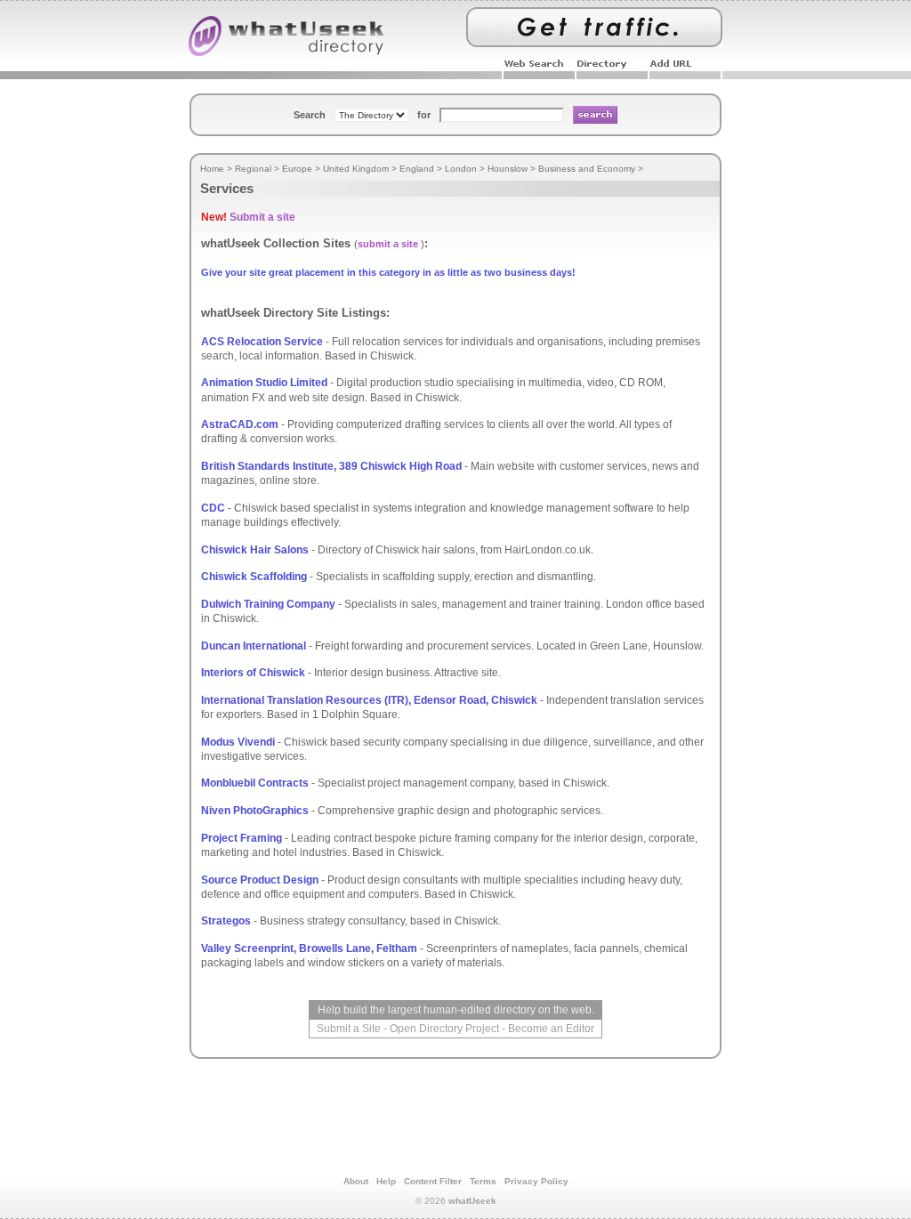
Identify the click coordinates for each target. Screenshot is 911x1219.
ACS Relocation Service (262, 341)
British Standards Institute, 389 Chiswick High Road (331, 466)
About (355, 1181)
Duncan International (253, 646)
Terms (483, 1181)
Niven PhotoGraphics (255, 810)
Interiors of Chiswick (253, 672)
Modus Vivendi (238, 742)
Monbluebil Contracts (255, 783)
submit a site (388, 243)
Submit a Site (349, 1028)
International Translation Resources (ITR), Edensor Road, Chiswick (369, 700)
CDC (213, 508)
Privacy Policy (536, 1181)
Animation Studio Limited (264, 382)
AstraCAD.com (239, 424)
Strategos (226, 921)
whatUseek (472, 1201)
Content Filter (433, 1181)
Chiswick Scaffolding (254, 576)
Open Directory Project (444, 1028)
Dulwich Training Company (268, 604)
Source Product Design (259, 880)
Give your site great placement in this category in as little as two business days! (388, 272)
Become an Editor (551, 1028)
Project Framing (241, 838)
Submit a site (262, 217)
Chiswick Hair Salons (255, 550)
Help (386, 1181)
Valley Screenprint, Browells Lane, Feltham (309, 948)
